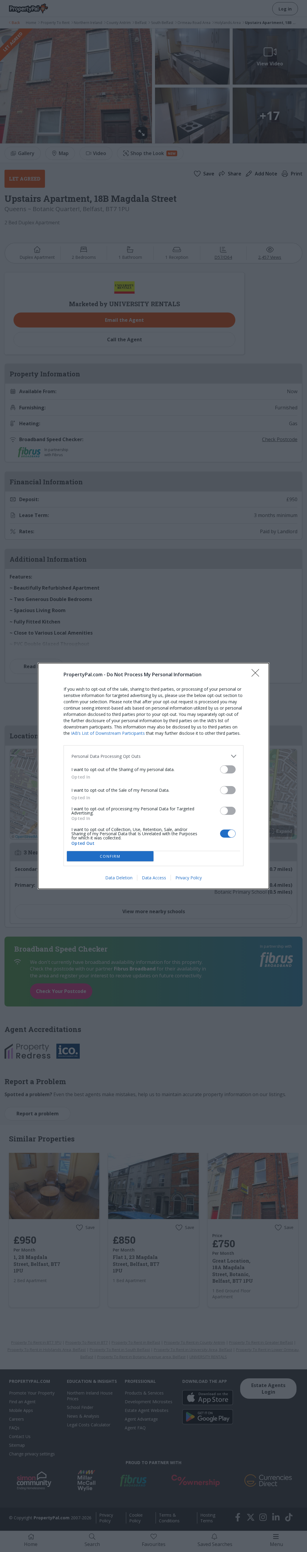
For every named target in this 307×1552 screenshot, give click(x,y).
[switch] (228, 769)
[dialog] (153, 776)
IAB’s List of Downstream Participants (108, 733)
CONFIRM (110, 856)
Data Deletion (119, 878)
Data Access (154, 878)
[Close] (257, 674)
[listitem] (153, 756)
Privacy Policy (188, 878)
